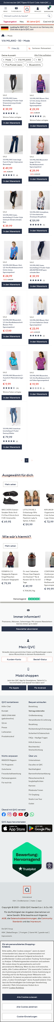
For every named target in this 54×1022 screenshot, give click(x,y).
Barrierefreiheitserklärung (39, 773)
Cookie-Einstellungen (27, 1016)
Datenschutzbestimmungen (24, 918)
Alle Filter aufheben (42, 55)
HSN (3, 932)
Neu (22, 21)
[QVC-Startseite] (3, 35)
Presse (4, 727)
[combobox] (24, 16)
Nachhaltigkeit (35, 769)
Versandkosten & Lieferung (40, 720)
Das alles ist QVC (36, 764)
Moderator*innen (36, 790)
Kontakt (5, 711)
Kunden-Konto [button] (14, 659)
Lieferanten (6, 732)
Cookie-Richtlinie (16, 988)
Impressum (35, 921)
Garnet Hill (33, 932)
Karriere (32, 786)
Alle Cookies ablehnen (27, 1006)
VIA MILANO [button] (24, 59)
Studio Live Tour (35, 799)
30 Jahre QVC (33, 21)
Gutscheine (6, 769)
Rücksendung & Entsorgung (40, 729)
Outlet (31, 803)
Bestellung (33, 706)
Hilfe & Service (35, 742)
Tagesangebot (10, 21)
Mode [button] (8, 59)
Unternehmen (34, 760)
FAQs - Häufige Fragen (38, 738)
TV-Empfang (34, 794)
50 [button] (39, 59)
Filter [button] (15, 48)
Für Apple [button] (14, 687)
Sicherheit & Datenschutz (39, 733)
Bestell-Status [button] (40, 659)
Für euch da (6, 782)
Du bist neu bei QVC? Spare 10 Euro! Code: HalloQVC (26, 2)
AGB (4, 918)
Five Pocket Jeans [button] (13, 64)
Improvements (7, 936)
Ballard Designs (12, 932)
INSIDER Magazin (9, 760)
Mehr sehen (10, 484)
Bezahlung (33, 724)
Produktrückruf (8, 736)
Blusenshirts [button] (35, 64)
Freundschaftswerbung (11, 773)
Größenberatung (35, 715)
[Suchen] (49, 16)
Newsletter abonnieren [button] (27, 629)
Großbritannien (23, 901)
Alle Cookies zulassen (27, 997)
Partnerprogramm (9, 778)
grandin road (43, 932)
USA (14, 901)
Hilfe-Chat (6, 706)
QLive (4, 723)
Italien (33, 901)
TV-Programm (7, 764)
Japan (39, 901)
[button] (5, 10)
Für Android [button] (40, 687)
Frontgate (23, 932)
